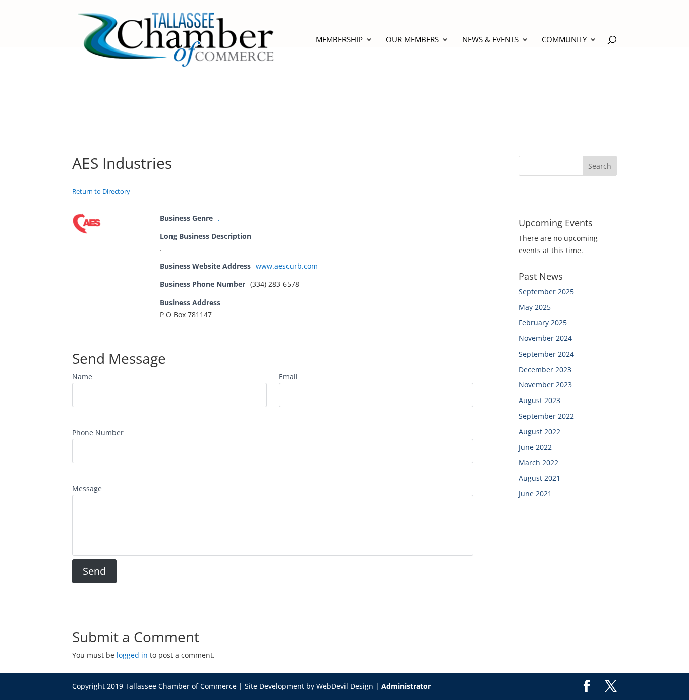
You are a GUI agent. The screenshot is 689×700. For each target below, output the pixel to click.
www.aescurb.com (287, 266)
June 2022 (535, 447)
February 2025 (543, 322)
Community (564, 40)
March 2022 (538, 462)
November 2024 (545, 338)
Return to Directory (101, 191)
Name (82, 376)
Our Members (412, 40)
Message (87, 488)
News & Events (490, 40)
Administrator (406, 686)
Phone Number (98, 432)
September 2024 (546, 354)
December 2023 (545, 369)
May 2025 (535, 307)
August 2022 (539, 431)
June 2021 (535, 493)
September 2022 (546, 416)
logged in (132, 655)
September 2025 (546, 291)
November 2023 (545, 384)
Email (288, 376)
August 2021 (539, 478)
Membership (339, 40)
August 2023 (539, 400)
